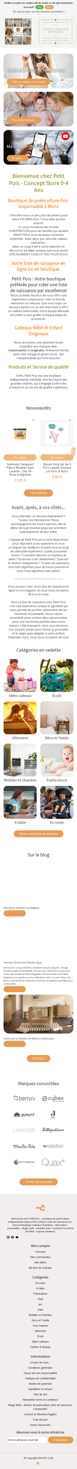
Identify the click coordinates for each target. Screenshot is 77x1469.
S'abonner (61, 1440)
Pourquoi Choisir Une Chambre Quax (23, 962)
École (56, 695)
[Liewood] (24, 1130)
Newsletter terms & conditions (40, 1399)
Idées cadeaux (20, 695)
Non (49, 7)
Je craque (20, 457)
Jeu (40, 1304)
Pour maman (40, 1325)
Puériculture (57, 780)
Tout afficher (38, 493)
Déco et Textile (57, 737)
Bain (40, 1309)
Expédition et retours (40, 1389)
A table (20, 822)
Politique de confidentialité (40, 1378)
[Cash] (38, 1463)
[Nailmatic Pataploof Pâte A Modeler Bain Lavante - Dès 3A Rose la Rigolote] (20, 433)
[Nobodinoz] (53, 1146)
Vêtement (20, 737)
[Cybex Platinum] (53, 1099)
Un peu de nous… (40, 1362)
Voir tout (39, 1058)
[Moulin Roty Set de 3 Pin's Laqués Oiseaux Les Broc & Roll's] (56, 433)
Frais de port (40, 1419)
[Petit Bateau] (24, 1162)
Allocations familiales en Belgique (21, 907)
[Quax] (53, 1162)
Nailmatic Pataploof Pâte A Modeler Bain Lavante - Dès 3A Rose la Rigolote (20, 469)
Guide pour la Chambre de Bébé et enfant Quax (29, 1038)
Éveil (40, 1299)
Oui (39, 7)
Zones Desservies (40, 1425)
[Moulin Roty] (24, 1146)
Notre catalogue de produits (39, 834)
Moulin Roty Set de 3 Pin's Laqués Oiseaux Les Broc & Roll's (57, 467)
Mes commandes (40, 1257)
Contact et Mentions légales (40, 1414)
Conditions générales (40, 1367)
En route (57, 822)
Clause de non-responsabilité (40, 1373)
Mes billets (40, 1262)
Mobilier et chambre (20, 780)
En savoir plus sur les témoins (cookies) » (39, 11)
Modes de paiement (40, 1383)
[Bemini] (24, 1099)
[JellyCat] (24, 1115)
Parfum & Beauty (40, 1347)
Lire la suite (14, 913)
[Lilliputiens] (53, 1130)
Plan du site (40, 1394)
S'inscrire (40, 1251)
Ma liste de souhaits (40, 1267)
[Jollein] (53, 1115)
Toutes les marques (38, 1182)
